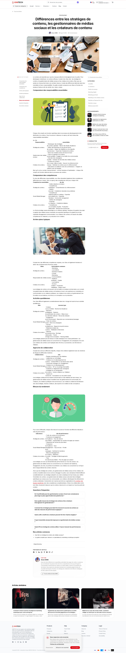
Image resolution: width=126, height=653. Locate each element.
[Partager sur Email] (49, 552)
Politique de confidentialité (57, 644)
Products (49, 628)
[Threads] (23, 642)
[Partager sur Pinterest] (47, 552)
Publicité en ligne (92, 103)
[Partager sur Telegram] (44, 552)
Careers (83, 633)
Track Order (67, 628)
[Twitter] (15, 642)
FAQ (65, 631)
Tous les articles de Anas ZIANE (51, 573)
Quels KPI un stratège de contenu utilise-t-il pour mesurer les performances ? (58, 527)
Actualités (90, 83)
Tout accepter (75, 647)
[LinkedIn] (20, 642)
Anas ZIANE (45, 560)
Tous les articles (18, 11)
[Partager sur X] (36, 552)
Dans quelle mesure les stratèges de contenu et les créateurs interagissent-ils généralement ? (53, 502)
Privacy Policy (102, 631)
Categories (49, 631)
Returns (66, 633)
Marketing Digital (92, 92)
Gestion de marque (92, 89)
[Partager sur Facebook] (33, 552)
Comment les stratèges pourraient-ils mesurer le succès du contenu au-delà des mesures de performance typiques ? (56, 508)
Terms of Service (103, 628)
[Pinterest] (26, 642)
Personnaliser (49, 647)
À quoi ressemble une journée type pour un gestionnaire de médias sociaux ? (57, 521)
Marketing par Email (93, 94)
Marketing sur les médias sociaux (96, 97)
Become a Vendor (86, 635)
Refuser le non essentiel (62, 647)
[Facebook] (13, 642)
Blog (83, 631)
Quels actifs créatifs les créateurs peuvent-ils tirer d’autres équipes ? (56, 515)
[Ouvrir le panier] (112, 2)
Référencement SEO (93, 106)
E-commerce (91, 86)
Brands (48, 633)
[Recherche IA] (78, 2)
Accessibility (102, 635)
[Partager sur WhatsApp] (41, 552)
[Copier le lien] (52, 552)
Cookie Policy (102, 633)
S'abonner (104, 147)
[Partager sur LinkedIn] (39, 552)
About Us (84, 628)
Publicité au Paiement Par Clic (95, 100)
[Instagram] (18, 642)
